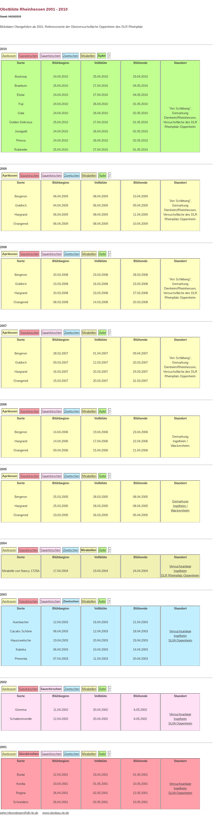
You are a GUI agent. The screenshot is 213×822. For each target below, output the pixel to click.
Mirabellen (88, 55)
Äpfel (102, 175)
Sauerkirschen (50, 55)
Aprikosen (9, 55)
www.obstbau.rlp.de (55, 813)
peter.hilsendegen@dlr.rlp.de (19, 813)
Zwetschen (70, 55)
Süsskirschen (28, 55)
